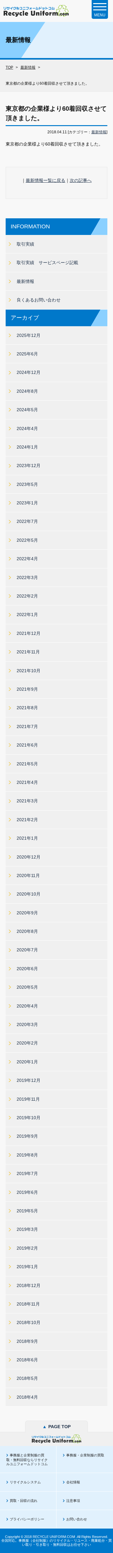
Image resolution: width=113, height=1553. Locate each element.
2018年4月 (27, 1397)
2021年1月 (27, 838)
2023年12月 (28, 465)
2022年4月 (27, 558)
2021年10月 (28, 670)
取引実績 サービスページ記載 (47, 262)
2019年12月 (28, 1080)
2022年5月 (27, 540)
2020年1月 (27, 1061)
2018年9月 (27, 1341)
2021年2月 (27, 819)
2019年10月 (28, 1117)
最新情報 (98, 132)
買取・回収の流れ (23, 1500)
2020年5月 (27, 987)
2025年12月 (28, 335)
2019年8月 (27, 1154)
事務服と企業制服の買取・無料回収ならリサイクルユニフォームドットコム (27, 1459)
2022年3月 (27, 577)
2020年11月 (28, 875)
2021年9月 (27, 689)
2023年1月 (27, 502)
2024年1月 (27, 446)
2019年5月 (27, 1210)
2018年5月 (27, 1378)
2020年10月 (28, 893)
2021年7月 (27, 726)
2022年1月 (27, 614)
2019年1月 (27, 1266)
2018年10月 (28, 1322)
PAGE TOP (56, 1426)
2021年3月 (27, 800)
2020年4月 (27, 1005)
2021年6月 (27, 744)
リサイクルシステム (25, 1482)
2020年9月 (27, 912)
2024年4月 (27, 428)
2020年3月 (27, 1024)
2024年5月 (27, 409)
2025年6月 (27, 353)
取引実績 (25, 244)
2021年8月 (27, 707)
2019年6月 (27, 1192)
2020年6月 (27, 968)
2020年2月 (27, 1042)
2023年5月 (27, 484)
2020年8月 (27, 931)
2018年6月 (27, 1359)
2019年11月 (28, 1099)
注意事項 (73, 1500)
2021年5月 (27, 763)
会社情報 (73, 1482)
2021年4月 (27, 782)
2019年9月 (27, 1136)
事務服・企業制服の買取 (85, 1455)
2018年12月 (28, 1285)
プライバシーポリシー (27, 1519)
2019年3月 (27, 1229)
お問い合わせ (76, 1519)
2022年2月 (27, 595)
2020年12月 (28, 856)
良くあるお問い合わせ (39, 299)
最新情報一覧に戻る (45, 180)
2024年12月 (28, 372)
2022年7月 (27, 521)
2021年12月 (28, 633)
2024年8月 (27, 391)
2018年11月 (28, 1303)
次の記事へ (81, 180)
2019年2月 (27, 1248)
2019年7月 (27, 1173)
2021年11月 (28, 651)
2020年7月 (27, 949)
